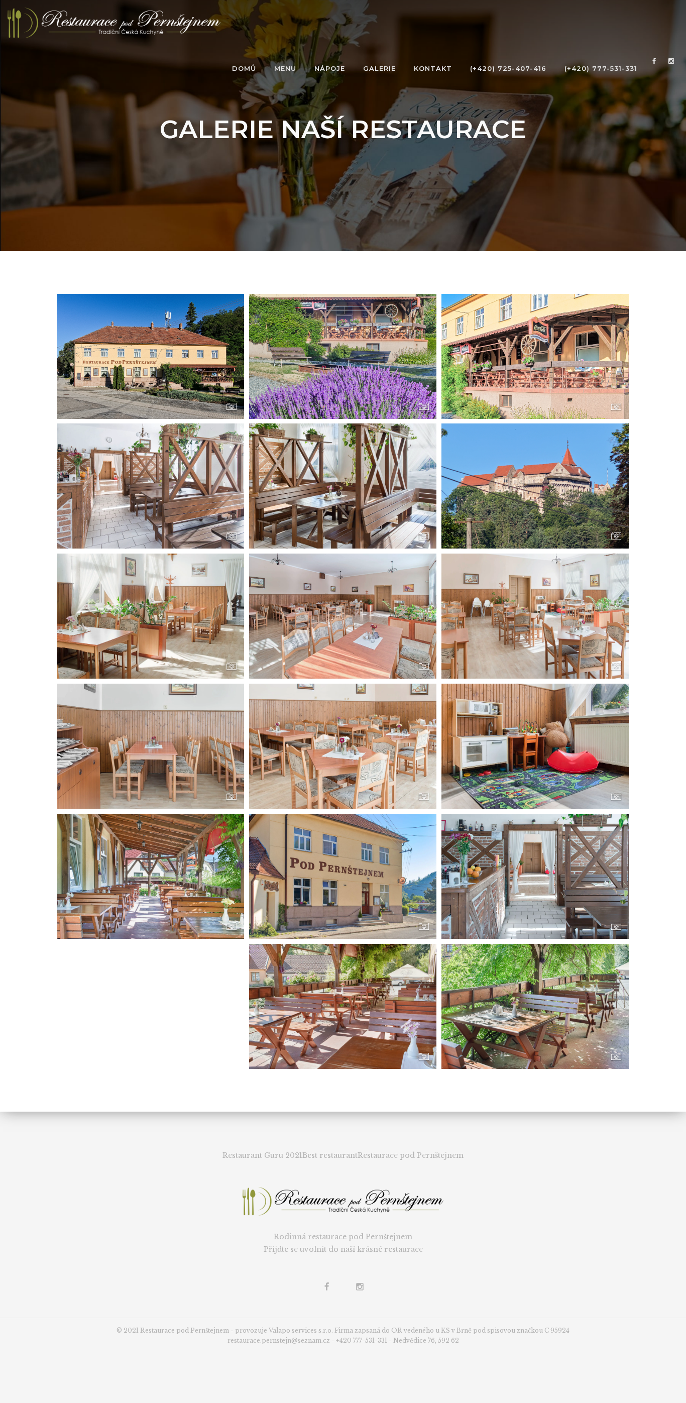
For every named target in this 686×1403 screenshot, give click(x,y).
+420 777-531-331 (361, 1340)
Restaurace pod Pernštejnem (411, 1155)
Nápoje (329, 68)
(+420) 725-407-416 (508, 68)
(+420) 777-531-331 (600, 68)
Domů (244, 68)
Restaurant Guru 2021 (262, 1155)
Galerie (379, 68)
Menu (285, 68)
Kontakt (433, 68)
